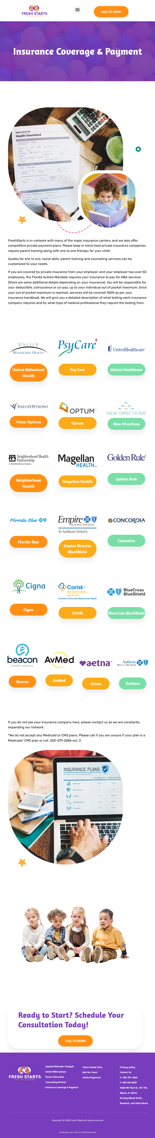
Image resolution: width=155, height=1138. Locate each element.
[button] (77, 9)
